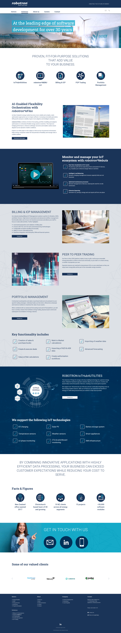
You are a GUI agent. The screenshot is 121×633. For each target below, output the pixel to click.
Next (108, 578)
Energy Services (16, 602)
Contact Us (91, 612)
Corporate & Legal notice (60, 627)
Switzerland (65, 601)
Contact (57, 12)
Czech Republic (66, 602)
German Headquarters (68, 599)
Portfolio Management (18, 617)
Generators (15, 604)
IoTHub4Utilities (16, 616)
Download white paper (19, 138)
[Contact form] (106, 10)
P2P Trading (15, 619)
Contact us (19, 236)
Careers (47, 12)
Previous (13, 578)
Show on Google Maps (94, 615)
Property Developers (17, 606)
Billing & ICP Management (18, 613)
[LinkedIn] (60, 624)
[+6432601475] (109, 10)
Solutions (24, 12)
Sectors (13, 12)
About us (36, 12)
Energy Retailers (16, 599)
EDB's (14, 601)
